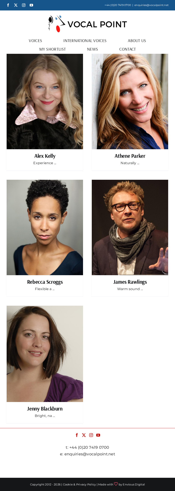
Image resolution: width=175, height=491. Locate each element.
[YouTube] (98, 435)
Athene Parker (130, 155)
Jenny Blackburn (44, 408)
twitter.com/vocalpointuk (86, 465)
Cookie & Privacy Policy (79, 484)
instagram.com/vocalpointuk (135, 465)
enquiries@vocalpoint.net (151, 5)
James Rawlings (130, 281)
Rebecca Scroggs (45, 281)
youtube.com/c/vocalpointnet (87, 470)
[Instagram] (91, 435)
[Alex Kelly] (45, 101)
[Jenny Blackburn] (45, 354)
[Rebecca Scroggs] (45, 227)
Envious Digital (134, 484)
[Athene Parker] (130, 101)
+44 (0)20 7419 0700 (118, 5)
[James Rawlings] (130, 227)
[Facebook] (77, 435)
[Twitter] (84, 435)
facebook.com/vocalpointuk (39, 465)
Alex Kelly (44, 155)
